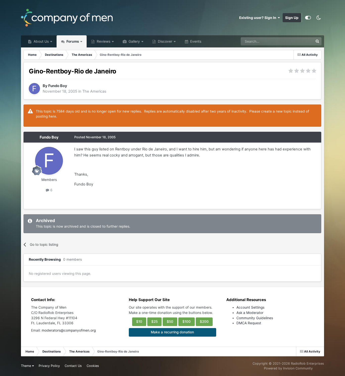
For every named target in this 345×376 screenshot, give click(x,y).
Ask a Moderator (249, 313)
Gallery (134, 41)
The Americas (94, 91)
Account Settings (250, 307)
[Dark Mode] (318, 17)
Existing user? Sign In (258, 18)
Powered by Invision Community (288, 368)
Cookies (93, 366)
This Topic (298, 41)
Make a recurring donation (172, 332)
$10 (139, 321)
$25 (154, 321)
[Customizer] (308, 17)
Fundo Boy (57, 86)
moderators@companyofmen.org (69, 330)
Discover (164, 41)
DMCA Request (248, 323)
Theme (26, 366)
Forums (72, 41)
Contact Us (73, 366)
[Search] (317, 41)
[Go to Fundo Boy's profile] (34, 88)
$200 (204, 321)
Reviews (103, 41)
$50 (170, 321)
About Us (41, 41)
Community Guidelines (254, 318)
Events (195, 41)
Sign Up (292, 18)
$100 (186, 321)
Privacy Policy (49, 366)
